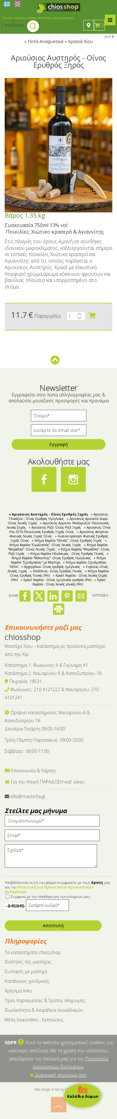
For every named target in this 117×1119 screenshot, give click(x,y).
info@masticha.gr (28, 796)
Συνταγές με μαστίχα (26, 971)
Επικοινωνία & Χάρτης (33, 770)
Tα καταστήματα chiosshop (33, 952)
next (108, 36)
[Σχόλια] (53, 858)
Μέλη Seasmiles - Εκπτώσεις (34, 1020)
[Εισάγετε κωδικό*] (47, 906)
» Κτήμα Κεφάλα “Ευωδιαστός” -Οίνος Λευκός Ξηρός (58, 542)
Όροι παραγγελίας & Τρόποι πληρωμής (45, 1000)
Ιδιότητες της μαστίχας (28, 962)
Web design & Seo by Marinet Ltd (58, 1089)
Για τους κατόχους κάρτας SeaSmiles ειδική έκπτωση (37, 18)
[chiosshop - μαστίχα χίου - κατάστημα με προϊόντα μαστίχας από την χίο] (58, 7)
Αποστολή (53, 925)
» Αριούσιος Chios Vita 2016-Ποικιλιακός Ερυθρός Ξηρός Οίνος (59, 529)
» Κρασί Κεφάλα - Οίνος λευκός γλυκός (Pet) (69, 582)
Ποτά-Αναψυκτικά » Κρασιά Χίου (60, 41)
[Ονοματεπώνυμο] (54, 822)
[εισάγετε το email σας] (58, 431)
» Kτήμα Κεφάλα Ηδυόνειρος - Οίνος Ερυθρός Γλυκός (65, 553)
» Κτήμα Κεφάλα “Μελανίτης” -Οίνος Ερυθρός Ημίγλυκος (60, 555)
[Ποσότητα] (76, 318)
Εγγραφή (58, 444)
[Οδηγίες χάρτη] (88, 25)
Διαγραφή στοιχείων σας (60, 1075)
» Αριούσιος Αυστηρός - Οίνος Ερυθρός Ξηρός (48, 514)
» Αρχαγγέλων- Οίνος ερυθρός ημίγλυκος (50, 566)
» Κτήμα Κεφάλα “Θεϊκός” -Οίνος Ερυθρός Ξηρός (67, 540)
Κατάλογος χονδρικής (27, 981)
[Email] (54, 837)
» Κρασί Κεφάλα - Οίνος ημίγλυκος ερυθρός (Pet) (56, 580)
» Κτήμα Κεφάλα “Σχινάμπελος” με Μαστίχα (58, 560)
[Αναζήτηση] (33, 26)
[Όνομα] (58, 417)
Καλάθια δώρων (83, 1096)
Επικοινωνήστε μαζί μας (43, 627)
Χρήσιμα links (18, 991)
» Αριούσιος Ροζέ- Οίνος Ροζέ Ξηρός (55, 527)
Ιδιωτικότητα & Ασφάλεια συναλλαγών (44, 1010)
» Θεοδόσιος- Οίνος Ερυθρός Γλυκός (56, 571)
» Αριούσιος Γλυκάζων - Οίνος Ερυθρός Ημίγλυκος (58, 516)
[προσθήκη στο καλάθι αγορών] (92, 315)
